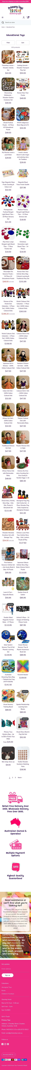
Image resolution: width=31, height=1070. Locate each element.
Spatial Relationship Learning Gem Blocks (22, 706)
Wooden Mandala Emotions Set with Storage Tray (8, 535)
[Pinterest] (8, 1044)
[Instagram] (5, 1044)
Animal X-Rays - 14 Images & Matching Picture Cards (22, 619)
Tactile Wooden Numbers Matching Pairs (23, 764)
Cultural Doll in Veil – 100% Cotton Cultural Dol (23, 393)
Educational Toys (10, 27)
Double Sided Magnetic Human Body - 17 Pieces (8, 619)
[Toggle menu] (2, 17)
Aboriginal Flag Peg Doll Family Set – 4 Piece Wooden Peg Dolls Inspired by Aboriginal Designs (22, 505)
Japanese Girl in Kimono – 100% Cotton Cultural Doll (8, 365)
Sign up (7, 975)
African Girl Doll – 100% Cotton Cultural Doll (8, 420)
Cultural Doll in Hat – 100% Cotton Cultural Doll (23, 336)
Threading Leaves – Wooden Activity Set (8, 67)
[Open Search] (2, 22)
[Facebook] (2, 1044)
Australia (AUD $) (8, 1054)
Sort (22, 43)
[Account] (23, 17)
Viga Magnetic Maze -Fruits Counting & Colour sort (8, 184)
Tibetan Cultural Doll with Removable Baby (22, 420)
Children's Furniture (8, 994)
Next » (20, 777)
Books (4, 990)
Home (3, 27)
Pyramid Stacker (23, 675)
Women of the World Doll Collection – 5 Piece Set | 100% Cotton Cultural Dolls (8, 306)
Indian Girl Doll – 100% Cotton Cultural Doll (8, 393)
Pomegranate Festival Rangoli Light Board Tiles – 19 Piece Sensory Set (8, 214)
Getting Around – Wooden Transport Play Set (23, 67)
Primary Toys (14, 1065)
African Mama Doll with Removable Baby (8, 473)
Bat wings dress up (8, 762)
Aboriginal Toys (7, 987)
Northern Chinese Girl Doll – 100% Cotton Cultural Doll (23, 365)
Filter (8, 43)
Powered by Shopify (22, 1065)
